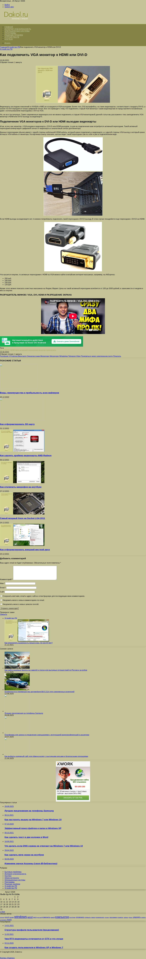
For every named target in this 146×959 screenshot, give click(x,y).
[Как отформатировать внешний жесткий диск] (22, 545)
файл (9, 920)
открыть (88, 917)
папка (93, 917)
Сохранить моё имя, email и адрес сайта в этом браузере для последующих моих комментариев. (44, 596)
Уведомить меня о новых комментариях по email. (23, 600)
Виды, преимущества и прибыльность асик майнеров (29, 393)
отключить (80, 917)
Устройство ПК (12, 37)
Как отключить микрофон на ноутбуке (21, 487)
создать (120, 917)
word (30, 917)
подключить (51, 350)
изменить (46, 917)
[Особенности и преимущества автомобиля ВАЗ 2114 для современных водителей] (17, 690)
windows (20, 917)
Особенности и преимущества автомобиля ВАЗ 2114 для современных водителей (39, 692)
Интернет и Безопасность (18, 29)
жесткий (39, 917)
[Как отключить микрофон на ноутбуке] (22, 482)
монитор (42, 350)
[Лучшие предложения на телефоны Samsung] (17, 711)
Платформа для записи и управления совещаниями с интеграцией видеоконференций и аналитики (47, 735)
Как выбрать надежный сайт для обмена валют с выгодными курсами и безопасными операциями (46, 756)
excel (7, 917)
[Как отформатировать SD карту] (22, 420)
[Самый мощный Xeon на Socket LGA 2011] (22, 514)
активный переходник (29, 350)
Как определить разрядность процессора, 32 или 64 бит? (29, 643)
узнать (143, 917)
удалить (137, 917)
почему (107, 917)
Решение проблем (14, 35)
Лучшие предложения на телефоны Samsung (24, 713)
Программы (10, 33)
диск (35, 917)
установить (3, 920)
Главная (3, 47)
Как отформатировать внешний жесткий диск (25, 549)
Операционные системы (17, 31)
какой (53, 917)
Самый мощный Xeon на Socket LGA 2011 (22, 518)
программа (113, 917)
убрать (131, 917)
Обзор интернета (12, 878)
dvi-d (2, 350)
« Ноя (2, 912)
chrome (2, 917)
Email (3, 588)
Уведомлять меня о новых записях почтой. (21, 604)
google (11, 917)
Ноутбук (9, 39)
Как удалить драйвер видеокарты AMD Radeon (26, 455)
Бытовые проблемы (13, 872)
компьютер (62, 916)
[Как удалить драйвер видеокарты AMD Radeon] (22, 451)
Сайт (2, 592)
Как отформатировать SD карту (17, 424)
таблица (126, 917)
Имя (2, 583)
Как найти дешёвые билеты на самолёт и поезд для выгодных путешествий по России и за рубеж (46, 670)
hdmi (17, 350)
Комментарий (6, 579)
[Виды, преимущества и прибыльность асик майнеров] (19, 388)
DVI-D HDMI (9, 350)
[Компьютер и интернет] (18, 23)
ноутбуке (72, 917)
